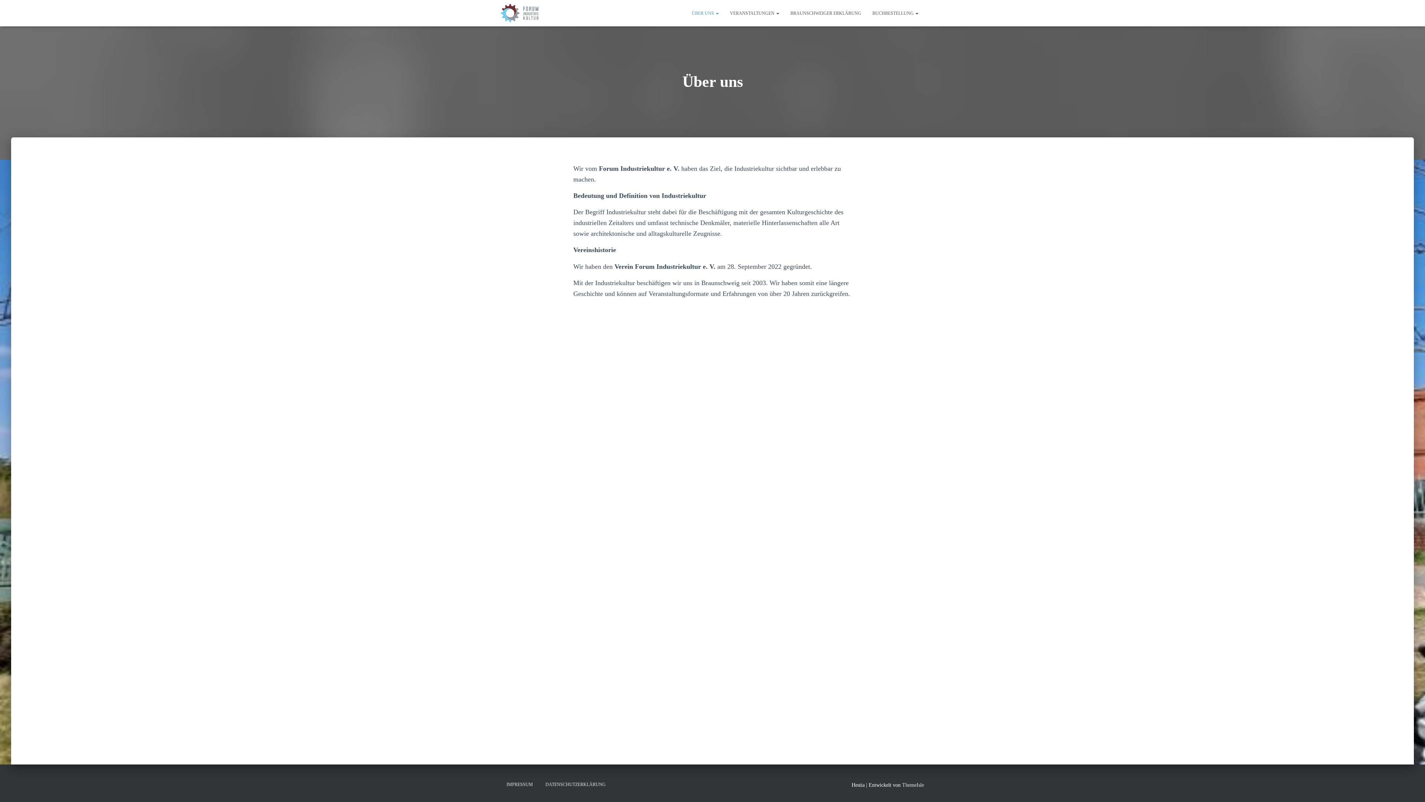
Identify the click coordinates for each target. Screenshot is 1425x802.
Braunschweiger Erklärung (825, 13)
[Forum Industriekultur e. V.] (519, 13)
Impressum (520, 784)
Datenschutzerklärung (576, 784)
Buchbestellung (893, 13)
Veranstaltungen (753, 13)
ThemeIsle (913, 785)
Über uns (703, 13)
